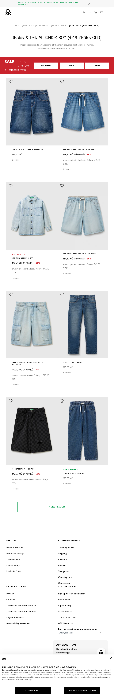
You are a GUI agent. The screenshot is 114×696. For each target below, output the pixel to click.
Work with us (65, 611)
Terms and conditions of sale (21, 611)
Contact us (64, 583)
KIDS (97, 65)
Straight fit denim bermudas (28, 149)
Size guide (63, 571)
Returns (62, 565)
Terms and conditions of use (21, 605)
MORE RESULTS (57, 507)
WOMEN (46, 65)
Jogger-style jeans (73, 473)
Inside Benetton (14, 547)
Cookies (10, 599)
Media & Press (13, 571)
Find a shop (64, 599)
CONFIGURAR (32, 690)
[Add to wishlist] (10, 81)
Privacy (10, 593)
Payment (62, 559)
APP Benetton (65, 623)
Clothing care (65, 577)
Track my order (66, 547)
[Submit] (99, 632)
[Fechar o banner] (111, 658)
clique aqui (28, 679)
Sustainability (13, 559)
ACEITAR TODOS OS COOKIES (82, 690)
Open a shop (65, 605)
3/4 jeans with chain (23, 469)
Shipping (62, 553)
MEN (71, 65)
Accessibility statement (18, 623)
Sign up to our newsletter (71, 593)
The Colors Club (67, 617)
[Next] (89, 3)
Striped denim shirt (23, 258)
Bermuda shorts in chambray (79, 149)
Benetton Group (15, 553)
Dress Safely (13, 565)
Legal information (15, 617)
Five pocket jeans (72, 362)
